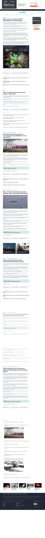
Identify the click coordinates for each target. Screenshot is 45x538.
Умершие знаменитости (22, 488)
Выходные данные (35, 506)
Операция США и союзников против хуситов (37, 489)
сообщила (22, 101)
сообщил (4, 38)
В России (4, 17)
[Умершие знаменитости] (22, 487)
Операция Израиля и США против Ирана (12, 190)
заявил (28, 154)
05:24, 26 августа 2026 (18, 132)
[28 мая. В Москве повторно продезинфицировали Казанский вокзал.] (16, 50)
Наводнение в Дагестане (29, 488)
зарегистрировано (26, 41)
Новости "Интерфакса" (18, 503)
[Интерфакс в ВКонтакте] (18, 506)
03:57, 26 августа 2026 (18, 312)
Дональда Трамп (9, 404)
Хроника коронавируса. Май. (9, 46)
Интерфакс (22, 12)
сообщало (26, 25)
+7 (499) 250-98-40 (22, 499)
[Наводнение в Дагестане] (30, 487)
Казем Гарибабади (9, 235)
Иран (5, 235)
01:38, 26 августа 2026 (20, 258)
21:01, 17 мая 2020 (8, 17)
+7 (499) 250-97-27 (27, 499)
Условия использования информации (37, 505)
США (3, 235)
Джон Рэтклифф (16, 106)
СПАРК (4, 503)
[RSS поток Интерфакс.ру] (19, 506)
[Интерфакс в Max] (20, 506)
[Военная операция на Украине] (6, 487)
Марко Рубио (13, 404)
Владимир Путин (5, 106)
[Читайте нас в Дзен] (16, 506)
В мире (4, 190)
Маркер (4, 505)
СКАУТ (4, 504)
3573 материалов (13, 490)
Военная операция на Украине (11, 132)
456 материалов (21, 489)
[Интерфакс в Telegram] (17, 506)
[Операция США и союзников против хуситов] (38, 487)
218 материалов (36, 490)
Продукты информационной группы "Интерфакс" (13, 501)
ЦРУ (13, 106)
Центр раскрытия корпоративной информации (20, 505)
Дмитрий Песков (10, 106)
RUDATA (16, 504)
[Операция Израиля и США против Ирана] (14, 487)
